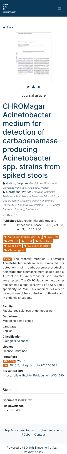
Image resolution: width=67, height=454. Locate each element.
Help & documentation (19, 430)
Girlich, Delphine (17, 183)
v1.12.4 (54, 447)
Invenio (42, 447)
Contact (39, 434)
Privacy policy (33, 452)
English (7, 259)
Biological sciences (15, 341)
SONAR (29, 447)
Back (9, 27)
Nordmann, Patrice (18, 192)
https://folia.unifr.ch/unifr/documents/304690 (33, 375)
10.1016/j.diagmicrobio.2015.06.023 (33, 365)
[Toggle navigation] (59, 8)
